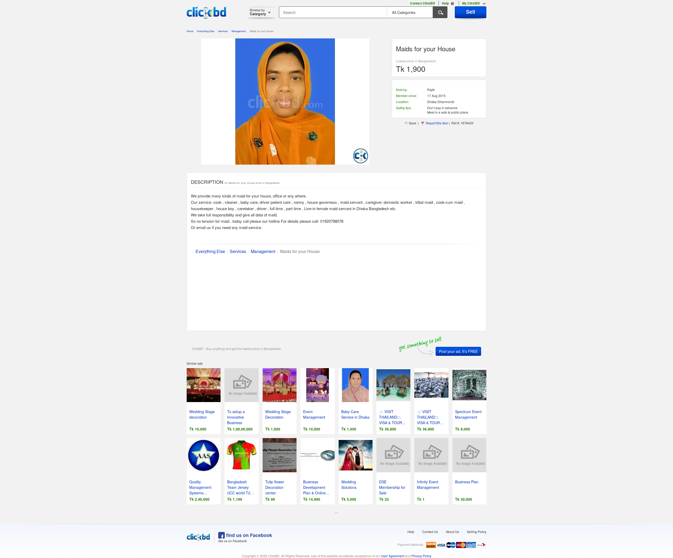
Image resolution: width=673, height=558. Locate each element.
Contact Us (430, 531)
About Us (452, 531)
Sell (470, 11)
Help (410, 531)
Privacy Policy (421, 556)
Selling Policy (476, 531)
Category (258, 12)
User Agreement (392, 556)
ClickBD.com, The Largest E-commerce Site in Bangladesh (206, 13)
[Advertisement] (336, 291)
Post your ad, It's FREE (458, 351)
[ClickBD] (198, 537)
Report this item (437, 123)
